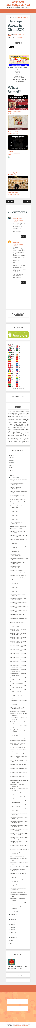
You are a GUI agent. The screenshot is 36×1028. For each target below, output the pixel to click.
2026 (10, 455)
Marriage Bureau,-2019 (16, 528)
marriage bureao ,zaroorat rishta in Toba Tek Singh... (19, 838)
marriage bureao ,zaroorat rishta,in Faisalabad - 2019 (19, 805)
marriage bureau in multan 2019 (18, 892)
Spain (22, 427)
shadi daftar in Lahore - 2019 (17, 711)
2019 (10, 473)
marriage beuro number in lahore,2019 (17, 582)
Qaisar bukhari (17, 218)
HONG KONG (25, 418)
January (13, 937)
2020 (10, 470)
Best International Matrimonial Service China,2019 (18, 678)
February (13, 935)
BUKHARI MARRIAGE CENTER (18, 3)
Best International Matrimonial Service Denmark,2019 (18, 646)
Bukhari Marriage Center (18, 966)
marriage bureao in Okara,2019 (18, 573)
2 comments (20, 37)
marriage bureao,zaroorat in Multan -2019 (17, 562)
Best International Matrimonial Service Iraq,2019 (18, 625)
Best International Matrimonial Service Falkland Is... (18, 654)
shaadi (13, 440)
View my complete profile (16, 968)
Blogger (21, 975)
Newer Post (10, 201)
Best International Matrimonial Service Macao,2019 (18, 637)
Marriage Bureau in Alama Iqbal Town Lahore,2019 (18, 598)
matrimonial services (13, 434)
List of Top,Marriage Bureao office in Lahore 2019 (18, 757)
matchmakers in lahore (21, 432)
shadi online (25, 440)
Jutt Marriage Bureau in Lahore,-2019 (16, 487)
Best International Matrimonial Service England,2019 (18, 641)
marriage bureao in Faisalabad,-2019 (15, 566)
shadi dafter (18, 440)
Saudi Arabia (18, 427)
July (12, 922)
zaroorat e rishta (19, 443)
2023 (10, 463)
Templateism (17, 1025)
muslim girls (22, 434)
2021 (10, 468)
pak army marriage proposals (17, 856)
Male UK (26, 422)
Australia (10, 411)
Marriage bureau (24, 424)
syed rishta (25, 441)
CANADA (22, 411)
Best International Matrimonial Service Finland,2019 (18, 650)
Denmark (26, 413)
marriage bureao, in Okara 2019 (18, 740)
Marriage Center (12, 424)
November (13, 912)
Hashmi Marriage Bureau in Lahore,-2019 (17, 483)
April (12, 929)
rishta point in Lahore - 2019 (17, 753)
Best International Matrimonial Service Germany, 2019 (18, 658)
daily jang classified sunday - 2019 (19, 698)
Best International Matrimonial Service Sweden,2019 (18, 666)
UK (13, 429)
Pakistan (25, 17)
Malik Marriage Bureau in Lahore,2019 (16, 510)
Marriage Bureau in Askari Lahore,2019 (17, 586)
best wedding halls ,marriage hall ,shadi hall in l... (18, 870)
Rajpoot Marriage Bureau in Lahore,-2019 (17, 518)
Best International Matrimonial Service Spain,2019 (18, 670)
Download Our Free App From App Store (18, 414)
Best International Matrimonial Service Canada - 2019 (18, 686)
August (12, 919)
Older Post (27, 201)
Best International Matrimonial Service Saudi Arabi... (18, 662)
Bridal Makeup (16, 411)
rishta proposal (20, 438)
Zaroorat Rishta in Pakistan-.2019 (18, 526)
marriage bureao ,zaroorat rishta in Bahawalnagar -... (19, 801)
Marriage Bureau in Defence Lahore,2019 (17, 590)
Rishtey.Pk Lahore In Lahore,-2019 (18, 539)
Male (24, 421)
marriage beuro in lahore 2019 (18, 873)
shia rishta (10, 441)
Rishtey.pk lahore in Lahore (17, 622)
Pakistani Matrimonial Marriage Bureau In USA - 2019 (18, 694)
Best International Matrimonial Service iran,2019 (18, 629)
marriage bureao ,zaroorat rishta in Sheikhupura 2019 (19, 834)
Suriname (26, 427)
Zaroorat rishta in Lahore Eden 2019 (19, 866)
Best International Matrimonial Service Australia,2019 (18, 682)
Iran (16, 421)
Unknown (16, 242)
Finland (15, 418)
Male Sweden (18, 422)
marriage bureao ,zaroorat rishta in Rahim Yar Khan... (19, 821)
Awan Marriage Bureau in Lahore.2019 (16, 514)
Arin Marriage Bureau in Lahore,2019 (16, 522)
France (19, 418)
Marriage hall (11, 425)
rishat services (12, 438)
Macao (21, 421)
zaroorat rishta (11, 443)
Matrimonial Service (22, 426)
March (12, 932)
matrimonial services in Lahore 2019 (19, 849)
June (12, 924)
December (13, 477)
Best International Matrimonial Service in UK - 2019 (18, 690)
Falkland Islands (19, 416)
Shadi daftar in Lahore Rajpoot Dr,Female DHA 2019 (18, 743)
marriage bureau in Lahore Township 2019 (17, 785)
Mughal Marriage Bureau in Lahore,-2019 (17, 496)
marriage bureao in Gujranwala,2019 (15, 550)
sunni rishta (17, 441)
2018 (10, 475)
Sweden (10, 429)
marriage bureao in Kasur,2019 (18, 570)
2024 (10, 460)
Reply (22, 236)
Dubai (9, 416)
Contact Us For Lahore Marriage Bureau (18, 412)
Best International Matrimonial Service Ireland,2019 (18, 633)
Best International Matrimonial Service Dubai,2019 (18, 674)
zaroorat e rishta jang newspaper (18, 700)
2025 (10, 457)
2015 (10, 946)
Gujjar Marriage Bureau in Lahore (18, 499)
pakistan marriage (24, 435)
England (13, 416)
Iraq (18, 421)
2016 (10, 943)
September (14, 917)
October (13, 914)
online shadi (15, 435)
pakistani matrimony (23, 437)
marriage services (17, 431)
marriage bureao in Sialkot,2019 (18, 575)
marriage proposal (19, 429)
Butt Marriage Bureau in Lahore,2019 (16, 506)
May (12, 927)
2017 (10, 941)
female (19, 17)
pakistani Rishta (12, 437)
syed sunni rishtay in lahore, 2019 (18, 738)
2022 (10, 465)
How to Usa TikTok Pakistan (14, 419)
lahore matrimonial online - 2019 (18, 747)
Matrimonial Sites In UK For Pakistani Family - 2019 (17, 707)
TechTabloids (25, 1025)
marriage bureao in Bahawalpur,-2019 (15, 554)
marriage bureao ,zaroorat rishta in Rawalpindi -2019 (19, 825)
